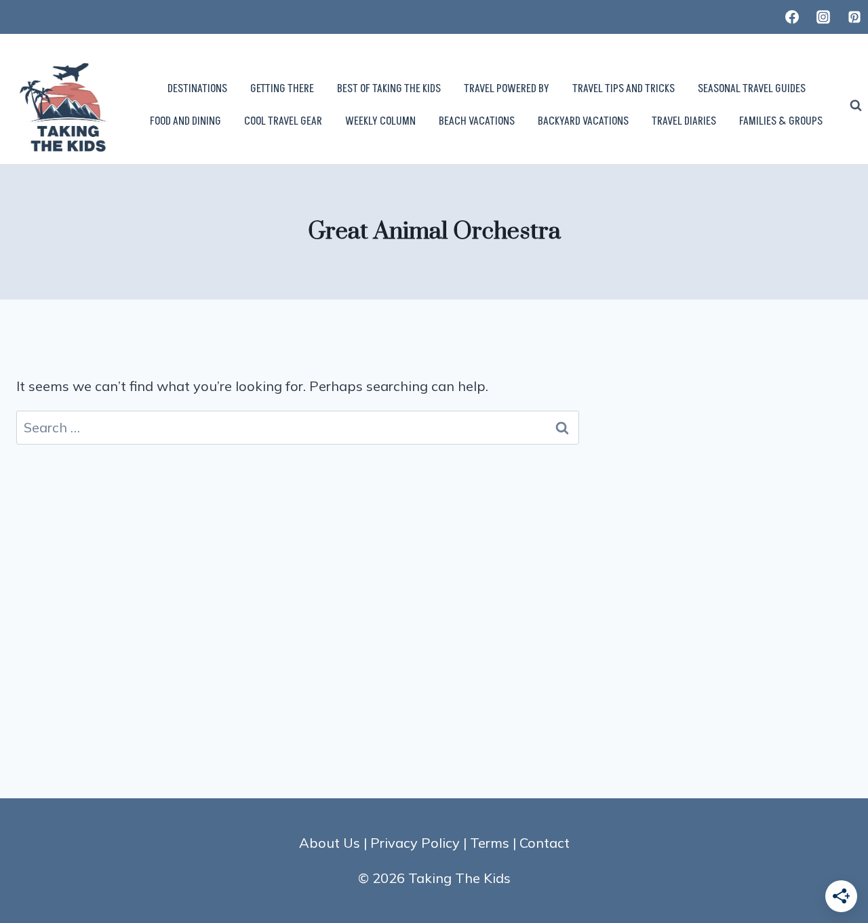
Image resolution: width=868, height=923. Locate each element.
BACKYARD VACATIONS (583, 121)
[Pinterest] (854, 16)
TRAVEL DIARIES (684, 121)
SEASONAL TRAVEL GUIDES (752, 89)
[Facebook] (792, 16)
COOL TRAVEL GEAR (283, 121)
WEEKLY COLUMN (380, 121)
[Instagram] (823, 16)
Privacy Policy (415, 842)
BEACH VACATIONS (477, 121)
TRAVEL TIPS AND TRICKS (623, 89)
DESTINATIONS (197, 89)
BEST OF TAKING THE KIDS (389, 89)
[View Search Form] (856, 106)
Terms (489, 842)
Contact (544, 842)
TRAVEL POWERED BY (506, 89)
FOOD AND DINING (185, 121)
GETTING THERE (282, 89)
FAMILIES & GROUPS (781, 121)
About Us (329, 842)
